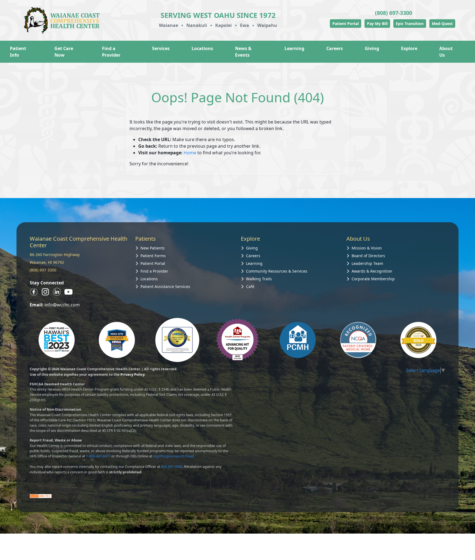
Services (161, 48)
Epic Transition (410, 23)
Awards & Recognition (372, 271)
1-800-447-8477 (98, 456)
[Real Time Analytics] (41, 496)
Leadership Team (367, 263)
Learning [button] (294, 48)
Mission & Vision (367, 248)
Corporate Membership (373, 278)
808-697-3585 (172, 466)
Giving (372, 48)
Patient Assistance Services (165, 286)
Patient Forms (153, 255)
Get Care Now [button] (63, 51)
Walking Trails (259, 278)
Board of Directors (368, 255)
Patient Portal (345, 23)
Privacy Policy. (132, 374)
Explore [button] (409, 48)
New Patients (152, 248)
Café (250, 286)
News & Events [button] (243, 51)
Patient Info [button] (18, 51)
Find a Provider (111, 51)
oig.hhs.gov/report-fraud (173, 456)
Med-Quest (442, 23)
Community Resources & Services (276, 271)
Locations (202, 48)
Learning (254, 263)
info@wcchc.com (62, 305)
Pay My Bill (377, 23)
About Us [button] (446, 51)
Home (190, 153)
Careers (334, 48)
